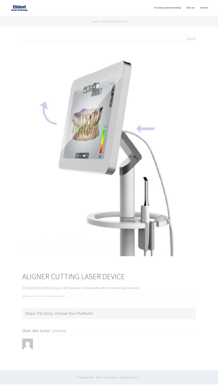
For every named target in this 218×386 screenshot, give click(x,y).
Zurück (191, 39)
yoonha (28, 296)
